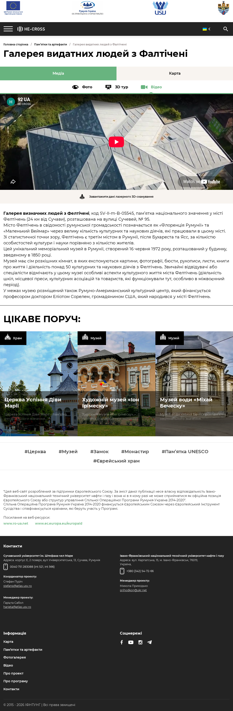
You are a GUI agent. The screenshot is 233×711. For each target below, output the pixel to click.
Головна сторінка (15, 44)
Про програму (15, 681)
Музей (96, 338)
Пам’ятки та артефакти (50, 44)
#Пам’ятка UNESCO (185, 452)
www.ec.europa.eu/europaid (58, 523)
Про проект (13, 673)
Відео (8, 665)
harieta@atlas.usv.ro (17, 607)
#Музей (68, 452)
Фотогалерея (14, 657)
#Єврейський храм (116, 461)
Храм (17, 338)
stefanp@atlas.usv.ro (17, 586)
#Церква (35, 452)
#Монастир (135, 452)
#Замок (99, 452)
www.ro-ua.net (15, 523)
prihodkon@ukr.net (133, 590)
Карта (8, 642)
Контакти (11, 689)
